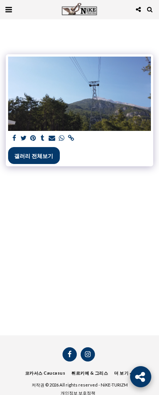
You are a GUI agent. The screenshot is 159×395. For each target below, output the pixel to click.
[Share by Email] (52, 138)
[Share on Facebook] (14, 138)
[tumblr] (42, 138)
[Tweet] (23, 138)
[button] (8, 9)
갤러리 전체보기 (33, 155)
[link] (71, 138)
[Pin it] (33, 138)
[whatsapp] (61, 138)
